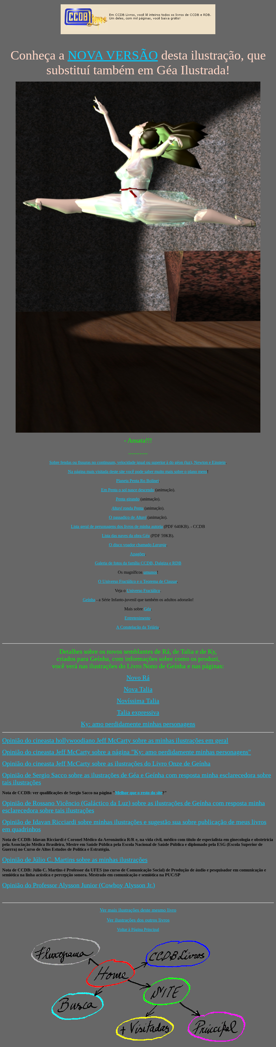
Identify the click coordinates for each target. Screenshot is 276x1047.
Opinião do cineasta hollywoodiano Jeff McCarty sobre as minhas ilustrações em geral (115, 740)
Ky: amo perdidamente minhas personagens (138, 723)
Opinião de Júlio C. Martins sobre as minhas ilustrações (74, 859)
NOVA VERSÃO (113, 55)
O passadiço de (127, 517)
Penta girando (127, 499)
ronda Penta (127, 508)
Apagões (137, 554)
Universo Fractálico (143, 590)
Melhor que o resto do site (138, 792)
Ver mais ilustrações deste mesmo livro (138, 910)
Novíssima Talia (138, 700)
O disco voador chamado (137, 544)
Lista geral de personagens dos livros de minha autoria (117, 526)
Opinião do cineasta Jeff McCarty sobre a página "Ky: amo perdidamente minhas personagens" (126, 751)
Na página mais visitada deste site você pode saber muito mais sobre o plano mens (137, 471)
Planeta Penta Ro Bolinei (137, 480)
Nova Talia (138, 689)
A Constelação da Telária (137, 627)
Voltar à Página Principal (138, 929)
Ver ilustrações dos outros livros (138, 920)
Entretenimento (137, 618)
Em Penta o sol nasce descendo (127, 490)
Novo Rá (138, 677)
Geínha (89, 599)
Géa (147, 609)
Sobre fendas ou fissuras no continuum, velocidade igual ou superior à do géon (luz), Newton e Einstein (137, 462)
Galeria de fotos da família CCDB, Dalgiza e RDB (138, 563)
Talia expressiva (138, 712)
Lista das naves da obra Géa (126, 535)
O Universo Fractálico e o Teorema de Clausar (137, 581)
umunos (150, 572)
